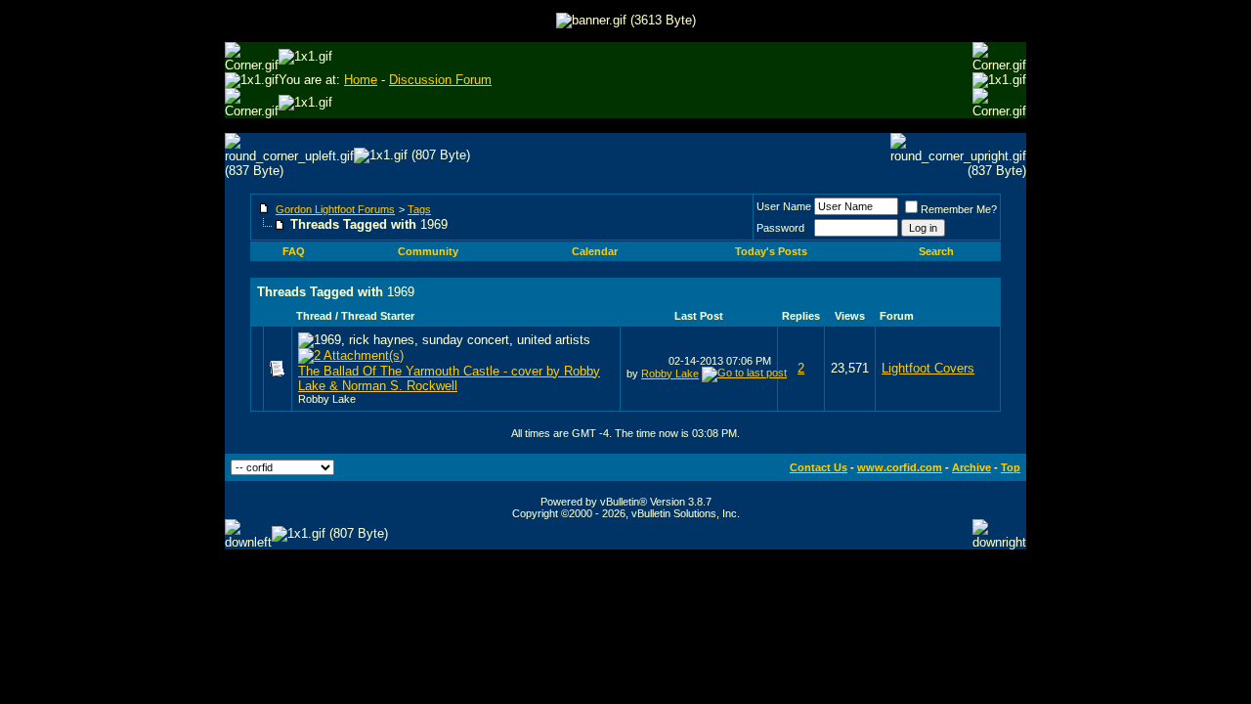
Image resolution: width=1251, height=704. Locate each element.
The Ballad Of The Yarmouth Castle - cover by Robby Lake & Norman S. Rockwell (449, 378)
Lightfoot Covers (928, 368)
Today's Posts (771, 251)
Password (780, 228)
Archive (971, 467)
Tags (419, 209)
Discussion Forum (440, 79)
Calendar (595, 251)
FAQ (293, 251)
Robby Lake (327, 399)
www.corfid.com (899, 467)
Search (936, 251)
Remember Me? (959, 209)
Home (360, 79)
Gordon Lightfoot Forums (335, 209)
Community (428, 251)
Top (1010, 467)
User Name (783, 206)
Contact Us (818, 467)
